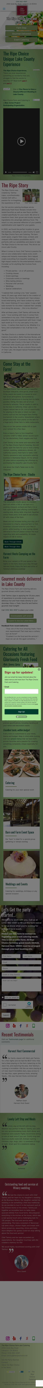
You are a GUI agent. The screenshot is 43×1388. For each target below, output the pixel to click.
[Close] (39, 669)
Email (7, 687)
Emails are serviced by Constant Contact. (21, 705)
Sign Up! (21, 711)
